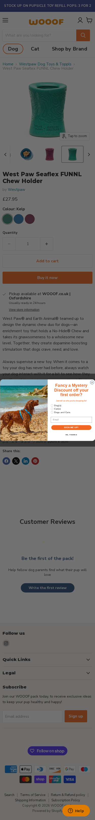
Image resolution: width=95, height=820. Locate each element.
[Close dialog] (92, 382)
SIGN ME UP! (71, 427)
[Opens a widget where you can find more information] (76, 811)
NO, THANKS (71, 434)
